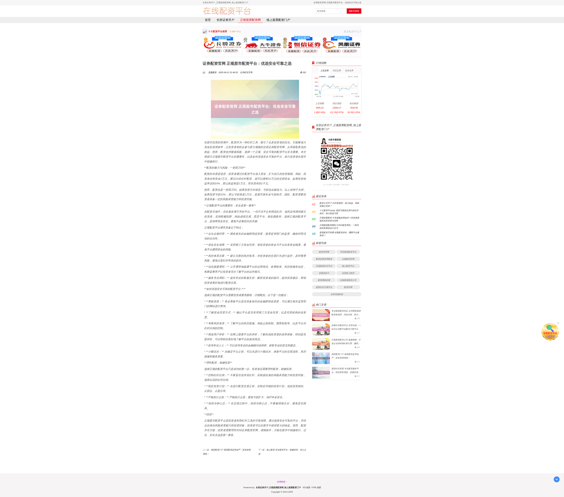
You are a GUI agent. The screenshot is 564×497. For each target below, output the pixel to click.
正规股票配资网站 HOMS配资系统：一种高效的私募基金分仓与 (339, 226)
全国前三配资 (348, 273)
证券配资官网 (246, 72)
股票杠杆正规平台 (324, 287)
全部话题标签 (337, 294)
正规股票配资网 (250, 20)
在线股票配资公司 (348, 280)
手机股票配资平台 (348, 251)
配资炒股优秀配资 (324, 258)
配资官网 (348, 287)
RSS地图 (306, 487)
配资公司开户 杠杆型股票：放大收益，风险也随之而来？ (339, 204)
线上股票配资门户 (278, 20)
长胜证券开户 (225, 20)
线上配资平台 (348, 266)
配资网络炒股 (324, 280)
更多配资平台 (352, 31)
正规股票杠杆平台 (324, 266)
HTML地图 (316, 487)
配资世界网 (324, 251)
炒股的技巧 (324, 273)
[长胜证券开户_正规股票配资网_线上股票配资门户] (227, 11)
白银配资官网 (348, 258)
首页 (208, 20)
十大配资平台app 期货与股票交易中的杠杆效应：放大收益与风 (339, 212)
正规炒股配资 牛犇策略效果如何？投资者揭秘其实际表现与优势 (339, 219)
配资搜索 (355, 11)
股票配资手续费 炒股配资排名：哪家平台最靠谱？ (339, 234)
